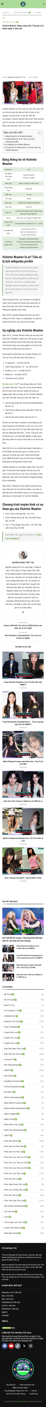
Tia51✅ (24, 1217)
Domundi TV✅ (24, 1059)
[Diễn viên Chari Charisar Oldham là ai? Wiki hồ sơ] (23, 784)
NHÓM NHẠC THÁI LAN (10, 1309)
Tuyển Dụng (33, 1394)
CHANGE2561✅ (24, 1016)
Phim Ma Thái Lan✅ (24, 1195)
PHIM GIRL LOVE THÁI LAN (11, 1292)
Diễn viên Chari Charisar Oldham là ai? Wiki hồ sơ (23, 801)
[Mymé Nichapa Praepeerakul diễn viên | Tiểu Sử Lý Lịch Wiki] (23, 744)
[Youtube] (11, 1346)
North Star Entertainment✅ (24, 1130)
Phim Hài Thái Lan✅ (24, 1179)
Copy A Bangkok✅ (24, 1027)
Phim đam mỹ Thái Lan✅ (24, 1152)
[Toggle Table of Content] (38, 133)
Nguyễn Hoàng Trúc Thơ (17, 77)
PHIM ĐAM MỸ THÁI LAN (11, 1302)
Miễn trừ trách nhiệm (20, 1388)
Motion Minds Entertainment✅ (24, 1108)
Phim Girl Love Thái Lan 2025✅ (24, 1163)
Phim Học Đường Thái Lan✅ (24, 1190)
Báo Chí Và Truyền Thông (15, 1394)
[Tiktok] (18, 1346)
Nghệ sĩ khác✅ (24, 1119)
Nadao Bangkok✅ (24, 1114)
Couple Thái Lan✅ (24, 1043)
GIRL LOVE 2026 (8, 1296)
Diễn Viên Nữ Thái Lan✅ (22, 12)
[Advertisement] (23, 53)
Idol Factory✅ (24, 1076)
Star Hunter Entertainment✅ (24, 1206)
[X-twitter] (24, 1346)
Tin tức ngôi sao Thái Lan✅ (24, 1222)
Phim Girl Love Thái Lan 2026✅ (24, 1168)
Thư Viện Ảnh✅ (24, 1211)
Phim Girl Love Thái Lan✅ (24, 1173)
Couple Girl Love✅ (24, 1038)
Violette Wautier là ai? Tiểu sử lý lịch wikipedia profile (20, 140)
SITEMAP (5, 1315)
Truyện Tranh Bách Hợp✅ (24, 1228)
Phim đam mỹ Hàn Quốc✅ (24, 1146)
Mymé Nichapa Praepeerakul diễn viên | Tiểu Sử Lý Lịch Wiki (29, 966)
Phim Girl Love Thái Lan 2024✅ (24, 1157)
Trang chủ (5, 12)
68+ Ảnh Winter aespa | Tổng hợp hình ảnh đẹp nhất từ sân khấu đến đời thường (22, 939)
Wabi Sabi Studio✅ (24, 1233)
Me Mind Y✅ (24, 1092)
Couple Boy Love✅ (24, 1032)
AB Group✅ (24, 994)
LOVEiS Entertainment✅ (24, 1087)
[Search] (43, 4)
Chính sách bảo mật (27, 1385)
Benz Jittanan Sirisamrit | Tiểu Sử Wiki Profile (23, 878)
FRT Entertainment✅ (24, 1065)
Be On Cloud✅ (24, 1000)
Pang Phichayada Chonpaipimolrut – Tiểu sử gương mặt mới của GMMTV (30, 956)
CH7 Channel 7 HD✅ (24, 1010)
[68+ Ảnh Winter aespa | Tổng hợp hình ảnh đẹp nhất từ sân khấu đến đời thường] (23, 921)
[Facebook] (5, 1346)
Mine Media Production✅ (24, 1103)
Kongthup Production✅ (24, 1081)
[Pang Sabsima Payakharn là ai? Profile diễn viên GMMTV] (23, 665)
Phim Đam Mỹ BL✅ (24, 1141)
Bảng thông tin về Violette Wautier (19, 136)
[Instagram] (31, 1346)
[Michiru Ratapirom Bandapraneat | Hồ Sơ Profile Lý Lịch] (23, 821)
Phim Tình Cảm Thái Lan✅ (24, 1201)
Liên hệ (34, 1391)
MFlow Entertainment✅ (24, 1097)
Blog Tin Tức (24, 1005)
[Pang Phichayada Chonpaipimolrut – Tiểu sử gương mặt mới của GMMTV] (23, 704)
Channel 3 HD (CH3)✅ (24, 1021)
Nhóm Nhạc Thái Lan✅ (24, 1124)
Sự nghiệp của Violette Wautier (17, 145)
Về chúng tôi (11, 1385)
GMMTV (5, 1312)
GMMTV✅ (24, 1070)
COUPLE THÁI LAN (8, 1305)
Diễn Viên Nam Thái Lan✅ (24, 1049)
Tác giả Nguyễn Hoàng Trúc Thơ (15, 1391)
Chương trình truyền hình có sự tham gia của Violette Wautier (23, 149)
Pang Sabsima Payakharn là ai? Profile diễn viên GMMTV (28, 947)
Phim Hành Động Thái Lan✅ (24, 1184)
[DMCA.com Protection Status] (9, 1328)
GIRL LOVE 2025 (8, 1299)
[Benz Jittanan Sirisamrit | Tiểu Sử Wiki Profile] (23, 861)
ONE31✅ (24, 1135)
